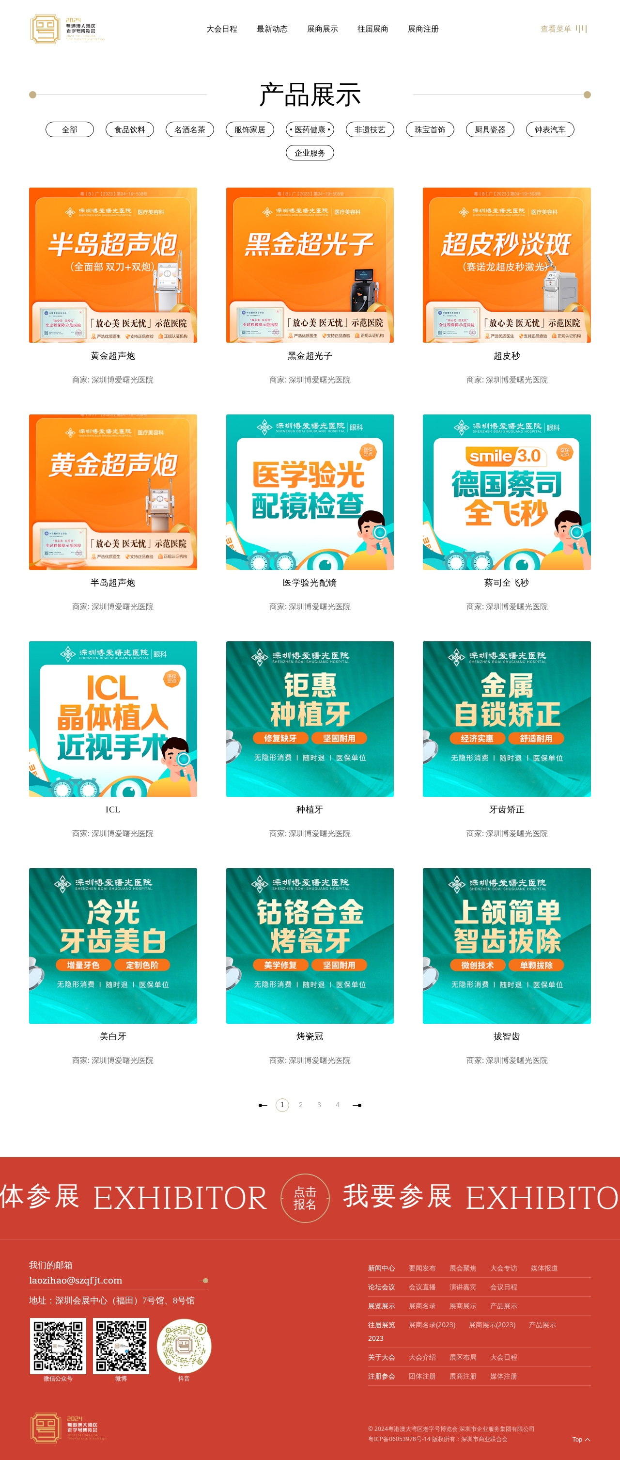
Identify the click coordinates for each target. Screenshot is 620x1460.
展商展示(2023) (492, 1324)
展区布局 (463, 1357)
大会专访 (503, 1267)
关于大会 (381, 1357)
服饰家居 (249, 129)
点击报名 (236, 1198)
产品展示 (503, 1305)
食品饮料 (129, 129)
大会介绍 (422, 1357)
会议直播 (422, 1286)
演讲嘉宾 (463, 1286)
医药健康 (310, 129)
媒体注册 (503, 1376)
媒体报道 (544, 1267)
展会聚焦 (463, 1267)
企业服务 (310, 152)
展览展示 (381, 1305)
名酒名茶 (189, 129)
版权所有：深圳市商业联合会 (470, 1439)
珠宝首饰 (430, 129)
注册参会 (381, 1376)
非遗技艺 (370, 129)
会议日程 (503, 1286)
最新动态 (272, 29)
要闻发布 (422, 1267)
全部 (70, 129)
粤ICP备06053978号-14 (399, 1439)
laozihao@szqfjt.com (76, 1280)
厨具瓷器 (490, 129)
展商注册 (423, 29)
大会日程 (221, 29)
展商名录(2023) (432, 1324)
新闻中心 (381, 1267)
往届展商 (372, 29)
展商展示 (322, 29)
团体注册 (422, 1376)
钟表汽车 (550, 129)
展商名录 (422, 1305)
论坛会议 (381, 1286)
